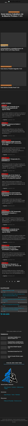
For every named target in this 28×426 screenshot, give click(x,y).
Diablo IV (4, 105)
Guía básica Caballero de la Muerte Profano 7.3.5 (14, 338)
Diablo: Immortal (6, 141)
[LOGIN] (22, 1)
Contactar (14, 387)
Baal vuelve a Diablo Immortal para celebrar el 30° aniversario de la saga (11, 143)
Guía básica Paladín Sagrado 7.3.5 (11, 68)
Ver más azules (5, 314)
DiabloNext (5, 264)
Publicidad (17, 394)
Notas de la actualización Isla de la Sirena (11, 304)
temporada (5, 175)
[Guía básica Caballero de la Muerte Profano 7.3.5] (4, 338)
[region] (13, 97)
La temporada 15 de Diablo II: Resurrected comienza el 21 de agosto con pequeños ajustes (11, 176)
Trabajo (6, 388)
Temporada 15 (5, 159)
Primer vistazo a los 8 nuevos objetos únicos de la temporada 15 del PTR (12, 194)
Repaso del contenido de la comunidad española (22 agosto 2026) (10, 108)
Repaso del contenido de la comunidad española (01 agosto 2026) (10, 230)
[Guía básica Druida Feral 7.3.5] (13, 78)
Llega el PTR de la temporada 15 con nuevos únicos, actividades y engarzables (11, 248)
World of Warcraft (14, 11)
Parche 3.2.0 (5, 213)
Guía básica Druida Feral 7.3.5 (10, 87)
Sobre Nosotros (7, 387)
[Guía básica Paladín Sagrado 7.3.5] (13, 60)
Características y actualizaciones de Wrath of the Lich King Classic (12, 49)
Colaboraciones (20, 387)
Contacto (18, 424)
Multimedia (4, 124)
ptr (3, 194)
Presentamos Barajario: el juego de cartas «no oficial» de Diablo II (11, 265)
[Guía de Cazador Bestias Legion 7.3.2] (4, 357)
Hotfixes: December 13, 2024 (8, 290)
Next (18, 281)
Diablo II (4, 106)
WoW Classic (4, 44)
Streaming (4, 160)
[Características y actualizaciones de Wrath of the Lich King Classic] (13, 40)
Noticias (3, 46)
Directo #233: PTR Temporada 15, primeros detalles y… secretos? (11, 213)
